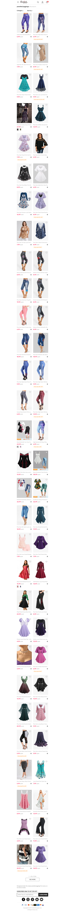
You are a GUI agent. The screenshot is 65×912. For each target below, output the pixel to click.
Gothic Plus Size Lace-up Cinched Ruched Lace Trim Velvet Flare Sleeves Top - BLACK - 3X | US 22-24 (24, 472)
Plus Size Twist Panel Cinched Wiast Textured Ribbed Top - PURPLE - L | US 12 (40, 866)
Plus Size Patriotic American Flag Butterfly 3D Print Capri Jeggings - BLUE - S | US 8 (24, 354)
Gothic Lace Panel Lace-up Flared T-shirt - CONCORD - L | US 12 (40, 639)
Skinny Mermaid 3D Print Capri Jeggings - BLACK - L (24, 272)
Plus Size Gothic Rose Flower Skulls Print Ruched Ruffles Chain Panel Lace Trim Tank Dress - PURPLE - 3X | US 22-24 (24, 124)
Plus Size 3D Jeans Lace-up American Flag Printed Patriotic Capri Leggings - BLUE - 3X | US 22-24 (24, 527)
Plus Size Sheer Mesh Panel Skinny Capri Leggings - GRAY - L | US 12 (24, 781)
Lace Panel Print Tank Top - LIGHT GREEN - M (40, 781)
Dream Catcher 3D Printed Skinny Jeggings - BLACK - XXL (40, 300)
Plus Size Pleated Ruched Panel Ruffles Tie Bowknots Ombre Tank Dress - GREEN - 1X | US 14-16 (24, 696)
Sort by (29, 10)
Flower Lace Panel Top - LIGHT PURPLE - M (24, 639)
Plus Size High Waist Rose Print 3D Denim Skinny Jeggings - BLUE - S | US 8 (24, 382)
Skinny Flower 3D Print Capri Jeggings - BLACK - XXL (40, 272)
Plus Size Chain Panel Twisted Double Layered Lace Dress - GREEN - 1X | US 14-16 (24, 94)
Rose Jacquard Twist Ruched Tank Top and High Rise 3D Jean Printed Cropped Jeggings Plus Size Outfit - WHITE (40, 472)
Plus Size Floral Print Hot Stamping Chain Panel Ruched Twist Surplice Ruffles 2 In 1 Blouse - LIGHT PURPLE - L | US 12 (24, 155)
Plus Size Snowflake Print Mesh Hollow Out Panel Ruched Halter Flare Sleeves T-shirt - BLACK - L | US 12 (24, 185)
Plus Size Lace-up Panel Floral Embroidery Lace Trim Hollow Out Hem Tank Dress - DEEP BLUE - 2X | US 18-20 (40, 94)
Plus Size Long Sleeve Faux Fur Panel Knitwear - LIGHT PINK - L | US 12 (40, 724)
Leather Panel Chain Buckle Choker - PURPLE (24, 666)
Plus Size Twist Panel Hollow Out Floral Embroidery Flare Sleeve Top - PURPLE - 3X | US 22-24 (40, 554)
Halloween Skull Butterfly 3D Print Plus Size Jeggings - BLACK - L (24, 34)
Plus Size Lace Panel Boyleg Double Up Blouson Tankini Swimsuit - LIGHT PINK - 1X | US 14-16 (24, 554)
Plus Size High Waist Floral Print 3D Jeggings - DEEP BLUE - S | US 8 (40, 34)
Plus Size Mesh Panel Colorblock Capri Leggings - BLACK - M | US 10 (24, 751)
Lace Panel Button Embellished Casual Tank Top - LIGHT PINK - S (24, 811)
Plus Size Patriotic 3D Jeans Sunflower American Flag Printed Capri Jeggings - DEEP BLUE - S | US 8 (40, 354)
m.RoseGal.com (25, 2)
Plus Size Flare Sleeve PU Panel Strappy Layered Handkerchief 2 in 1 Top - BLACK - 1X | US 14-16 (40, 696)
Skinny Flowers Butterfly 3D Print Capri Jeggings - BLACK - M (40, 327)
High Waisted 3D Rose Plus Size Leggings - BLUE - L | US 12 (40, 442)
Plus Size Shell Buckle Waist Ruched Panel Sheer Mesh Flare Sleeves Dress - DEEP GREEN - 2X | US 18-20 (24, 724)
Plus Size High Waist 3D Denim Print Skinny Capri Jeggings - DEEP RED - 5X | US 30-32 (40, 412)
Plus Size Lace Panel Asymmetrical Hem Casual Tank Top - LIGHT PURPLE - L (24, 838)
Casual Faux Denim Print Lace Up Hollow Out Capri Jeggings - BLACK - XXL (24, 412)
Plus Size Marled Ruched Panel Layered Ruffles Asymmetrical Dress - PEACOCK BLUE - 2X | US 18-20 (40, 527)
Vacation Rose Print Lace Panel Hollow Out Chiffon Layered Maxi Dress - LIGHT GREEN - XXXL (40, 811)
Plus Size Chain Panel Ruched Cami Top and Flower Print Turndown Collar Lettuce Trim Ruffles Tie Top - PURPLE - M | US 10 (40, 212)
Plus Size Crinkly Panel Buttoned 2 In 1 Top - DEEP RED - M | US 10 (40, 666)
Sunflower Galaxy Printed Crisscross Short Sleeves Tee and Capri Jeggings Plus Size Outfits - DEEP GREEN (40, 499)
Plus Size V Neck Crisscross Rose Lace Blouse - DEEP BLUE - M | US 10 (40, 242)
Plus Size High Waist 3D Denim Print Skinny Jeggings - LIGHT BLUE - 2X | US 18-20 (40, 382)
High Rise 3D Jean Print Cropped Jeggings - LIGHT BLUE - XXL (24, 64)
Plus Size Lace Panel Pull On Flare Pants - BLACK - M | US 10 (40, 838)
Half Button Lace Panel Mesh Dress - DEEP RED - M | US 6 (40, 581)
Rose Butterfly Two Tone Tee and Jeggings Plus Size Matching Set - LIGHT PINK (24, 442)
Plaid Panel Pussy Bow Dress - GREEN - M (24, 612)
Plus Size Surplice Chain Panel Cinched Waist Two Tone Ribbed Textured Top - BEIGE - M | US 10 (40, 64)
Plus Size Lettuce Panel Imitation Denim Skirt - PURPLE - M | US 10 (40, 751)
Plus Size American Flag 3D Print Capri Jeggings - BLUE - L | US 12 (24, 300)
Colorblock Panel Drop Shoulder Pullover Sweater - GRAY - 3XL (24, 866)
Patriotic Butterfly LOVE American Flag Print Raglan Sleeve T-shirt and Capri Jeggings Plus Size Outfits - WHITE (24, 499)
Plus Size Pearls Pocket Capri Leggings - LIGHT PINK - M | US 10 (24, 327)
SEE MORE (32, 879)
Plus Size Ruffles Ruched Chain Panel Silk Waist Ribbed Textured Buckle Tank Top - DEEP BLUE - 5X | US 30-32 (40, 124)
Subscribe (43, 895)
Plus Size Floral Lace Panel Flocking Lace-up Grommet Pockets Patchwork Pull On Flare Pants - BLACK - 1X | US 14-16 (40, 612)
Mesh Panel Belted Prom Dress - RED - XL (24, 581)
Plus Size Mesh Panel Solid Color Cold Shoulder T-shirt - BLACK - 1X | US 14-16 (40, 155)
